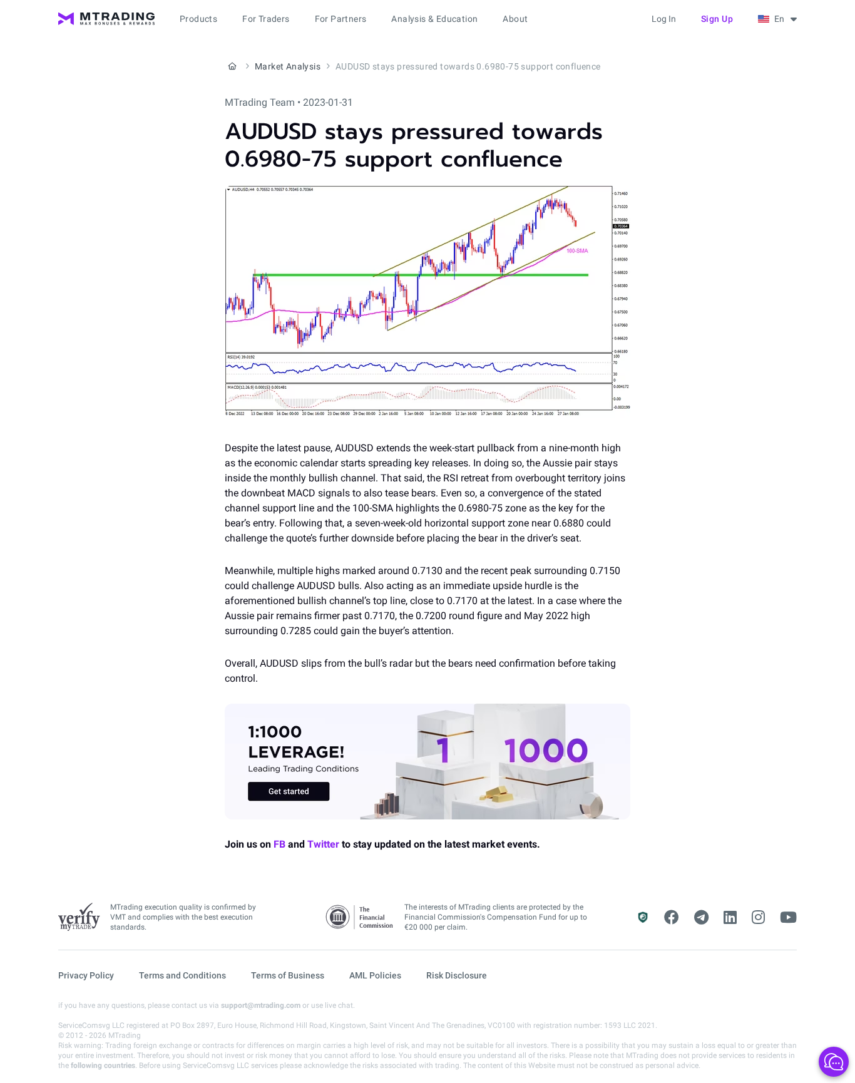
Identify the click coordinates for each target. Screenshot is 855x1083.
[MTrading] (106, 19)
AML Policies (375, 975)
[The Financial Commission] (359, 917)
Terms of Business (287, 975)
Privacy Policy (86, 975)
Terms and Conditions (182, 975)
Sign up (717, 19)
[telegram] (701, 917)
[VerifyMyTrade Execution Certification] (79, 917)
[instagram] (758, 917)
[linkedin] (730, 917)
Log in (664, 19)
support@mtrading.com (260, 1005)
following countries (103, 1065)
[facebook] (671, 917)
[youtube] (788, 917)
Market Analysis (287, 66)
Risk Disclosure (456, 975)
